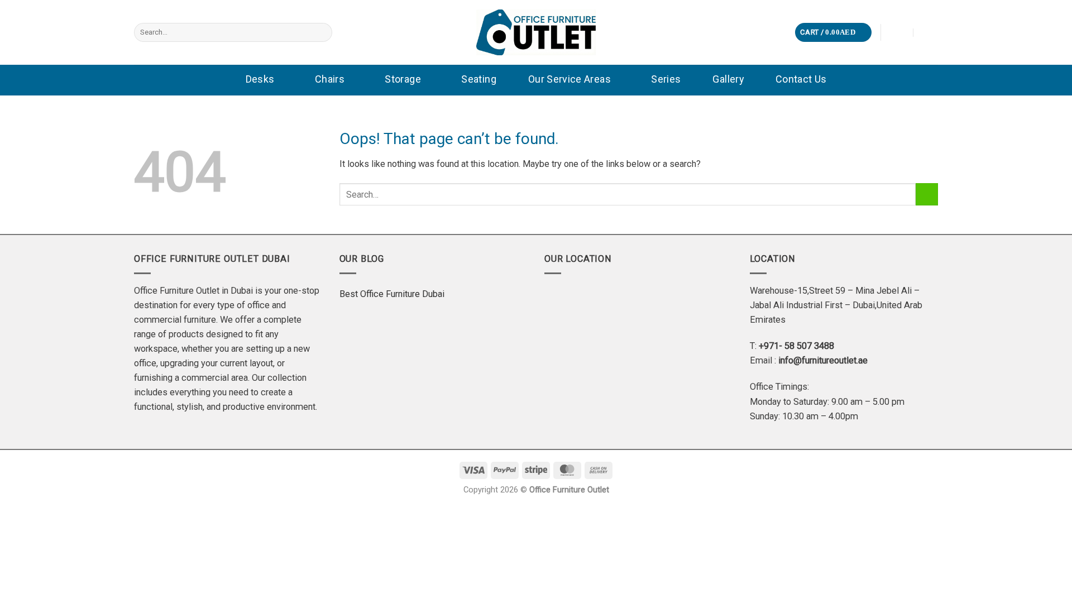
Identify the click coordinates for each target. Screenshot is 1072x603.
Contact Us (801, 79)
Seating (478, 79)
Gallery (728, 79)
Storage (403, 79)
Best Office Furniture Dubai (391, 294)
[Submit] (321, 32)
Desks (260, 79)
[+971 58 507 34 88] (929, 32)
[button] (833, 32)
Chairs (329, 79)
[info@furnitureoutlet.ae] (898, 32)
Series (666, 79)
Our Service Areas (569, 79)
